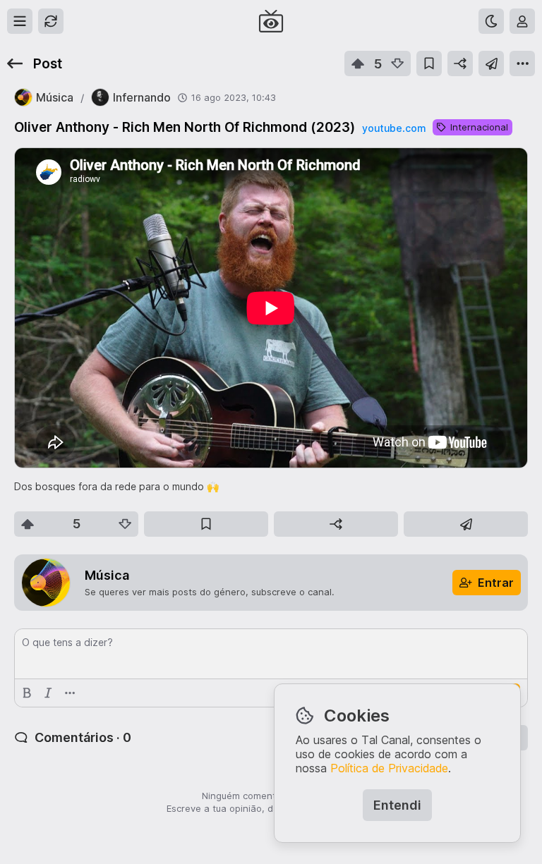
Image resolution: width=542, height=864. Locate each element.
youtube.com (394, 128)
